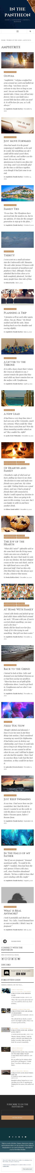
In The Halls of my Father (17, 855)
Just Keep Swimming (17, 799)
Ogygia (9, 76)
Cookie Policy (6, 1166)
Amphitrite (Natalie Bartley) (14, 109)
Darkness (14, 1009)
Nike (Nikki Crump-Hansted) (21, 1055)
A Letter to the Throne (15, 363)
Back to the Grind (17, 669)
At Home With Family (18, 609)
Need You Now (14, 726)
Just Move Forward (17, 141)
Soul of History (17, 991)
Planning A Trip (15, 313)
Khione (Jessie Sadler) (13, 509)
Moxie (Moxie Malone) (19, 1034)
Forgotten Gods (16, 989)
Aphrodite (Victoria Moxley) (14, 767)
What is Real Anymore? (12, 912)
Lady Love (20, 462)
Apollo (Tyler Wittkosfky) (13, 436)
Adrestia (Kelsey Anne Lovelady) (22, 1076)
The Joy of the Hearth (14, 543)
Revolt (26, 1071)
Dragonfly (15, 1028)
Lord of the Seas (10, 464)
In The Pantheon (17, 12)
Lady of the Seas (10, 72)
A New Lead (12, 414)
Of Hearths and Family (15, 469)
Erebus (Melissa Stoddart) (21, 1015)
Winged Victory (17, 1050)
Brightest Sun (9, 410)
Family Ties (11, 209)
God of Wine (9, 251)
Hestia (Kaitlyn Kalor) (12, 577)
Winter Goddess (23, 464)
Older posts (16, 941)
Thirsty (9, 255)
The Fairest (27, 991)
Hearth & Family (10, 462)
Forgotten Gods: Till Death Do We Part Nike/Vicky (22, 1053)
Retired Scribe (10, 283)
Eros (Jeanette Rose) (19, 997)
